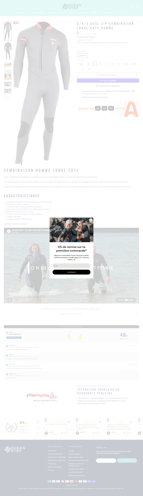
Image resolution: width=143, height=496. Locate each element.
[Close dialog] (91, 220)
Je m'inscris (71, 272)
